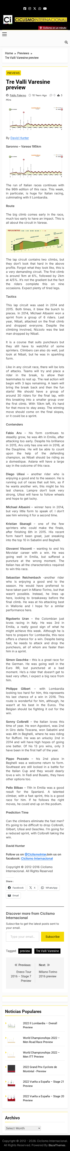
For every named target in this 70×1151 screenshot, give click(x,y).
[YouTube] (45, 8)
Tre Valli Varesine (47, 951)
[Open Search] (66, 42)
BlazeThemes (57, 1145)
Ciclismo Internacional (37, 858)
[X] (34, 8)
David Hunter (19, 138)
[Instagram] (29, 8)
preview (25, 951)
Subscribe (53, 936)
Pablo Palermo (18, 95)
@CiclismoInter (35, 854)
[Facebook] (24, 8)
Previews (13, 73)
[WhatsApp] (39, 8)
